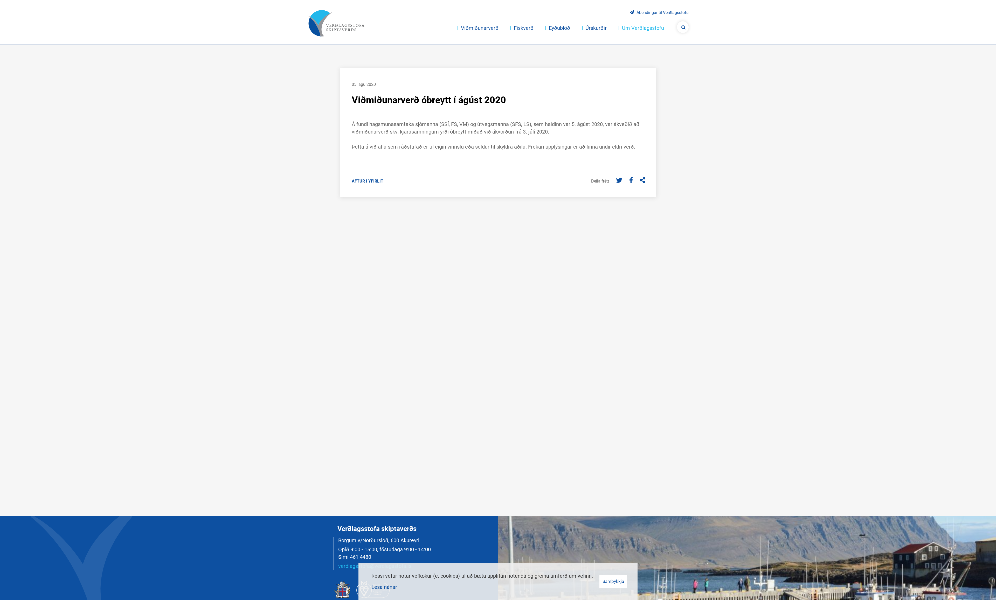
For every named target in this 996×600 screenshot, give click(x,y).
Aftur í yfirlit (367, 181)
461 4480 (360, 557)
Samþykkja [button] (613, 581)
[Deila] (642, 181)
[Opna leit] (683, 27)
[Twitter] (620, 181)
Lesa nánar (384, 587)
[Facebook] (631, 181)
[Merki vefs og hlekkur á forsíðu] (335, 23)
